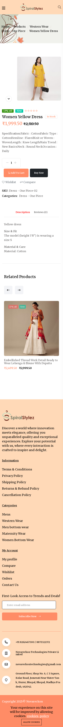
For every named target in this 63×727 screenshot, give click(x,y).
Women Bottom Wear (18, 540)
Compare (29, 182)
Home (6, 26)
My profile (9, 559)
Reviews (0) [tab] (41, 212)
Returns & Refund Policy (20, 488)
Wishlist (10, 182)
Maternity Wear (14, 533)
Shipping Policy (14, 482)
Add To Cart (17, 172)
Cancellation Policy (16, 495)
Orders (7, 578)
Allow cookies (31, 722)
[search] (59, 7)
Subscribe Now (28, 616)
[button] (8, 290)
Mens (6, 514)
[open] (3, 8)
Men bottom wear (15, 527)
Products (20, 26)
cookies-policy (38, 716)
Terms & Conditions (17, 469)
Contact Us (10, 585)
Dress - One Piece (13, 31)
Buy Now (39, 172)
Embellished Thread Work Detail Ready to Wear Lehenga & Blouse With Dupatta (31, 362)
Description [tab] (23, 212)
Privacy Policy (12, 476)
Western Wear (39, 26)
